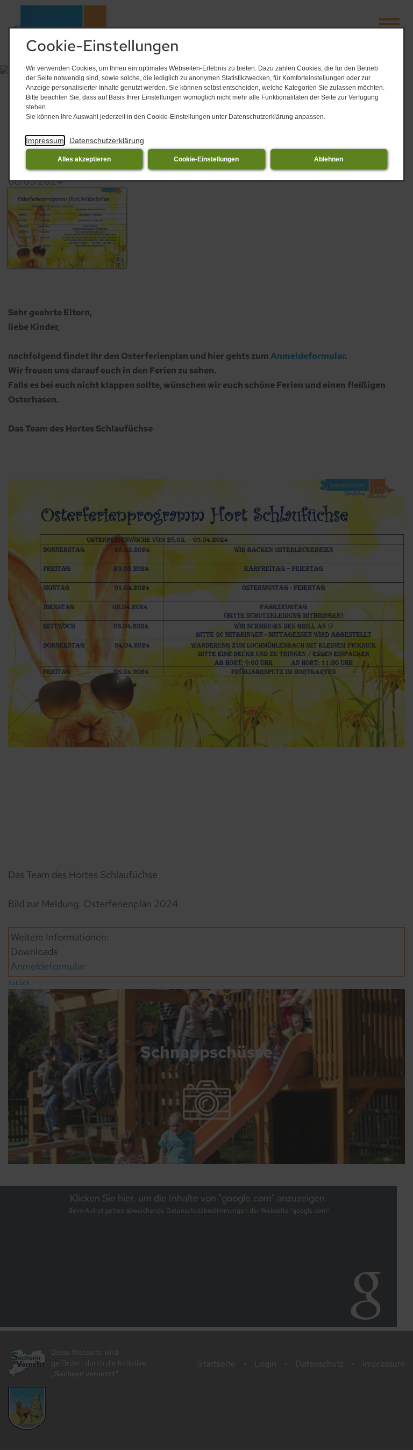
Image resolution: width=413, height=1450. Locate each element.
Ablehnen (328, 159)
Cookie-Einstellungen (206, 159)
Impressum (45, 140)
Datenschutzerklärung (106, 140)
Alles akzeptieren (84, 159)
